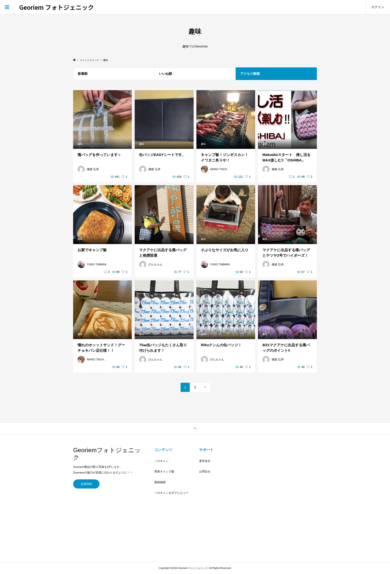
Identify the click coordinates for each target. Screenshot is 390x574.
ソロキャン (161, 461)
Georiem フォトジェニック (56, 7)
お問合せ (204, 471)
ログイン (377, 7)
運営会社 (204, 461)
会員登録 (86, 483)
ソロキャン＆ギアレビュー (171, 492)
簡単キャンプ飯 (164, 471)
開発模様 (160, 482)
